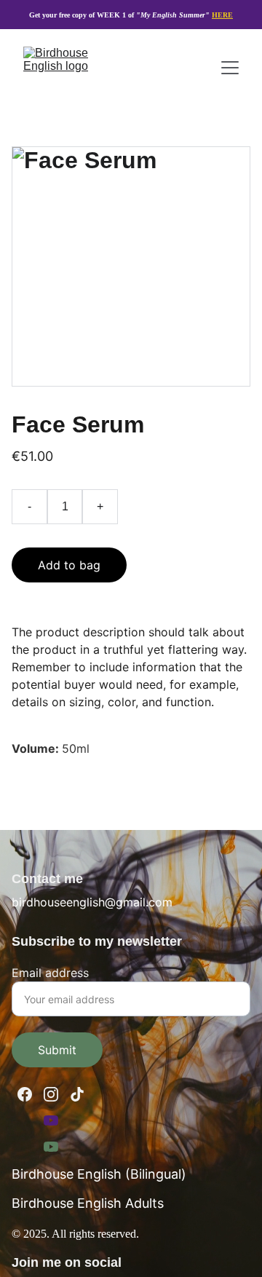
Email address (50, 972)
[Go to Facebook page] (24, 1094)
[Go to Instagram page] (51, 1094)
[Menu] (230, 67)
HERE (222, 15)
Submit (57, 1050)
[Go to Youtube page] (51, 1120)
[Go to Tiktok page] (77, 1094)
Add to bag (69, 565)
